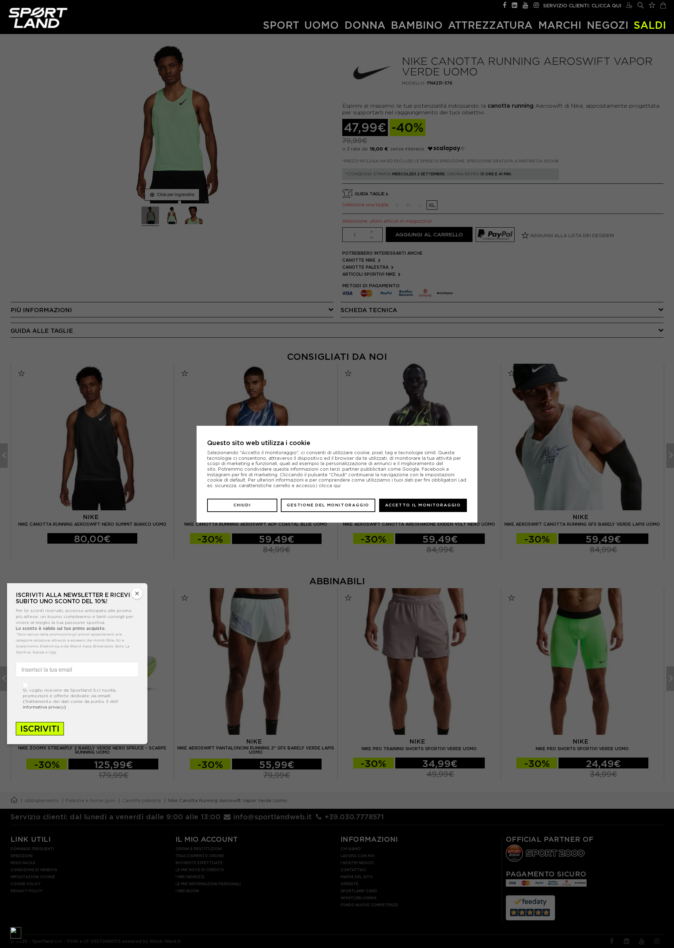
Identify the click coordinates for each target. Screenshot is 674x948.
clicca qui (330, 485)
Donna (364, 25)
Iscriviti (39, 728)
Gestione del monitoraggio (328, 505)
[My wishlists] (652, 4)
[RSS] (514, 4)
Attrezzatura (490, 25)
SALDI (650, 25)
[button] (16, 932)
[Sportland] (38, 18)
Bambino (417, 25)
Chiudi (242, 505)
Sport (281, 25)
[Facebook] (504, 4)
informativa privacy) (44, 706)
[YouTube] (525, 4)
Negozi (607, 25)
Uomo (321, 25)
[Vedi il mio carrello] (663, 4)
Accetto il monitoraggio (423, 505)
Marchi (559, 25)
